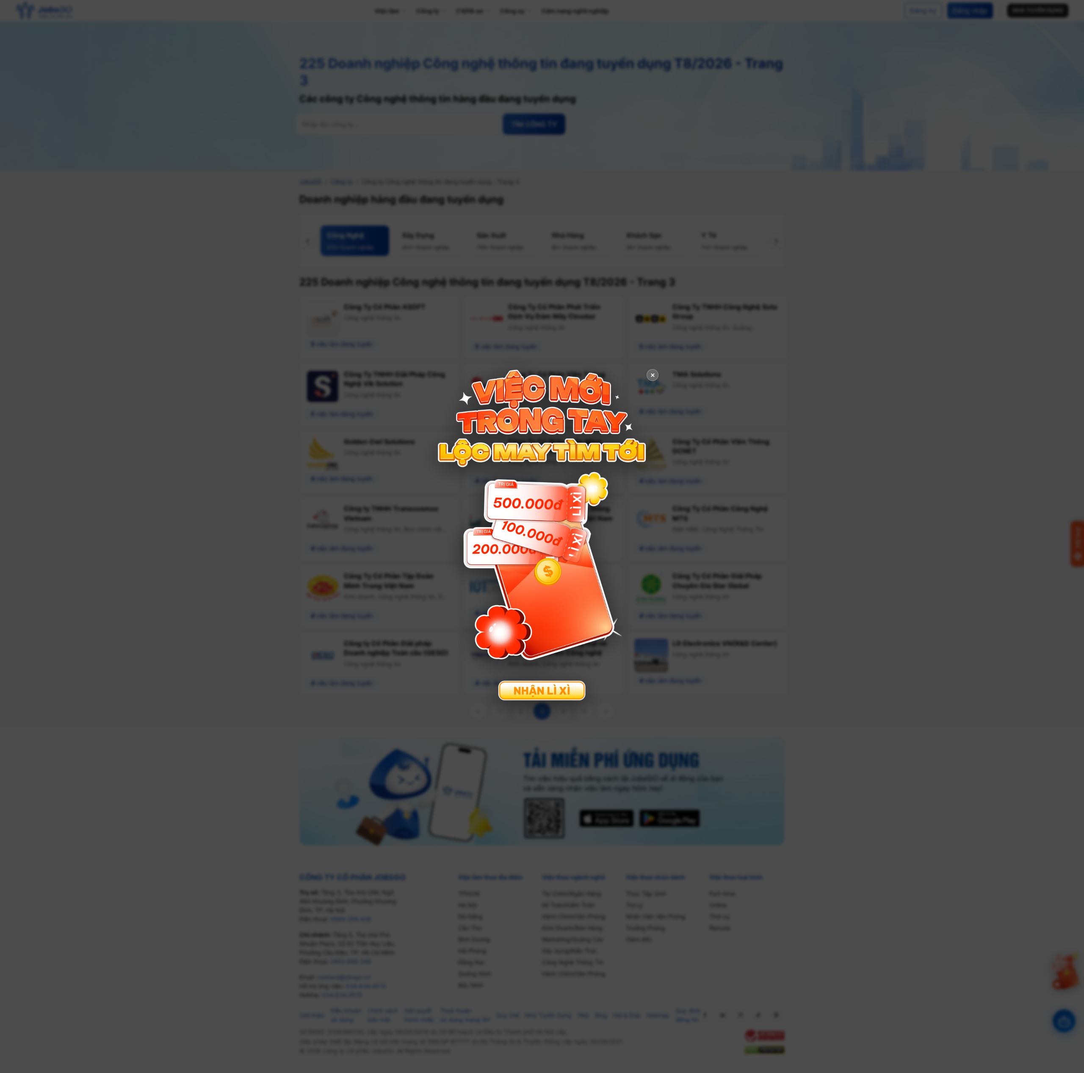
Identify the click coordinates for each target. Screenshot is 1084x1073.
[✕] (542, 535)
